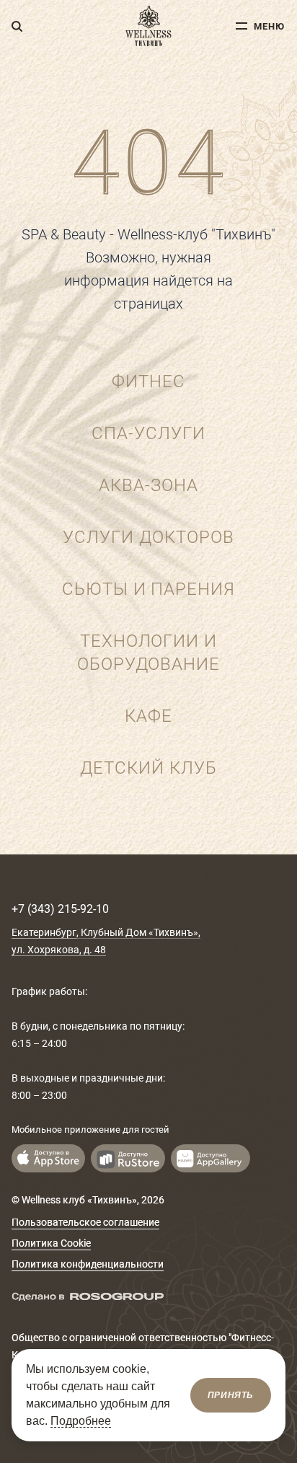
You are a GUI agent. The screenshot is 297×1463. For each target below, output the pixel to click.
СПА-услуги (148, 433)
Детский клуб (148, 768)
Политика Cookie (51, 1243)
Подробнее (80, 1421)
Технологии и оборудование (149, 652)
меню (269, 26)
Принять (231, 1395)
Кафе (148, 716)
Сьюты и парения (148, 589)
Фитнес (148, 381)
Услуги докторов (148, 537)
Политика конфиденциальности (88, 1264)
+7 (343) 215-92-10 (60, 909)
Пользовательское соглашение (85, 1222)
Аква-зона (148, 485)
